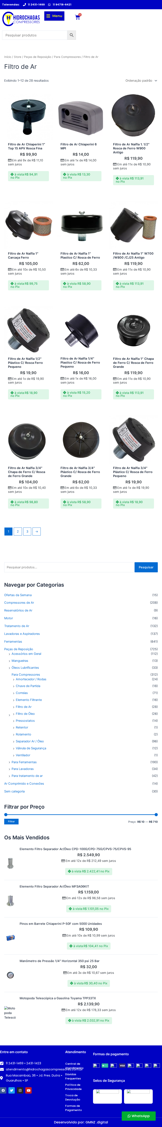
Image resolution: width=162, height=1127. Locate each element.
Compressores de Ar (19, 603)
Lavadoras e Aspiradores (22, 634)
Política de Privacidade (73, 1087)
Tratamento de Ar (16, 626)
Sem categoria (14, 791)
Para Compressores (26, 674)
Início (7, 56)
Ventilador (23, 755)
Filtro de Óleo (25, 714)
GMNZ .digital (96, 1122)
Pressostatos (25, 721)
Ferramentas (13, 641)
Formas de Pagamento (73, 1108)
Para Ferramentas (24, 762)
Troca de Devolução (72, 1097)
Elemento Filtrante (29, 700)
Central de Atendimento (74, 1066)
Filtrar (11, 821)
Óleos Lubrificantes (25, 668)
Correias (22, 693)
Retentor (22, 727)
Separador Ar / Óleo (30, 741)
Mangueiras (20, 661)
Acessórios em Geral (26, 654)
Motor (8, 618)
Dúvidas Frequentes (73, 1076)
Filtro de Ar (23, 707)
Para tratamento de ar (27, 776)
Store (17, 56)
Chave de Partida (28, 686)
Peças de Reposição (18, 649)
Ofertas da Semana (18, 595)
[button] (54, 16)
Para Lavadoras (23, 769)
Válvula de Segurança (31, 748)
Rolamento (23, 734)
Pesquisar (146, 567)
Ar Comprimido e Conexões (24, 783)
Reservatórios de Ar (18, 610)
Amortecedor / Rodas (31, 679)
